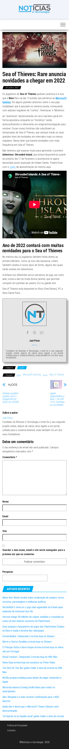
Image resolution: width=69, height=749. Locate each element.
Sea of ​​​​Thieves (56, 374)
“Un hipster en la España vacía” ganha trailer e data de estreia (33, 716)
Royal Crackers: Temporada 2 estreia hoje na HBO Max (29, 656)
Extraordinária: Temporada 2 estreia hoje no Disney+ (28, 636)
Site (4, 531)
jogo (18, 375)
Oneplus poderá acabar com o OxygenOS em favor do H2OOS (10, 397)
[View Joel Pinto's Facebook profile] (27, 332)
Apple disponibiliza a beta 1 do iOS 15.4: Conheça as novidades (57, 399)
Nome (5, 501)
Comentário (9, 457)
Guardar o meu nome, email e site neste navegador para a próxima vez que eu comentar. (33, 552)
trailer (13, 166)
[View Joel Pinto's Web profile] (34, 332)
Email (5, 516)
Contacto (11, 730)
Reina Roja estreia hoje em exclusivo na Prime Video (28, 662)
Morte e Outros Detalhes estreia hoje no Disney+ (27, 641)
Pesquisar (7, 571)
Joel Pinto (7, 417)
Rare (45, 375)
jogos (22, 368)
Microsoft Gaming (32, 374)
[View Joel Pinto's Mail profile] (41, 332)
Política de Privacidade (17, 725)
